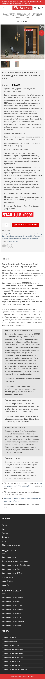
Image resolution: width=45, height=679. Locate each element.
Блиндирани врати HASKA (12, 573)
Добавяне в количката (25, 225)
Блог (3, 529)
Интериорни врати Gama (11, 613)
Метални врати (7, 577)
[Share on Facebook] (8, 246)
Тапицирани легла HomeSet (12, 649)
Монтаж (5, 533)
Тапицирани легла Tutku (11, 661)
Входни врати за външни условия (15, 561)
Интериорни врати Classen (12, 597)
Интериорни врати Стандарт (13, 621)
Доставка (5, 537)
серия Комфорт (8, 581)
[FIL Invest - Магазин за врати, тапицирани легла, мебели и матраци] (22, 8)
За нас (4, 525)
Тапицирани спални (9, 641)
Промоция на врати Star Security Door (26, 238)
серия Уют (6, 585)
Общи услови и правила (11, 545)
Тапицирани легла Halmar (12, 665)
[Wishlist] (35, 7)
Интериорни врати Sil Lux (12, 617)
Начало (5, 14)
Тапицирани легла (9, 637)
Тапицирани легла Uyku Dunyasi (14, 669)
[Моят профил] (39, 7)
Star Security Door (12, 241)
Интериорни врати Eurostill (12, 605)
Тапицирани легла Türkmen (12, 657)
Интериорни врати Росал (11, 625)
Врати (12, 14)
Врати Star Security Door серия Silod (28, 16)
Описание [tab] (5, 259)
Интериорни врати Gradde (12, 601)
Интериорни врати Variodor (12, 609)
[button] (3, 7)
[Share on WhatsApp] (4, 246)
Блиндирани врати (24, 14)
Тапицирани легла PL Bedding (13, 653)
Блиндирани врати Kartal (11, 569)
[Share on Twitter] (11, 246)
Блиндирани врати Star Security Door (23, 14)
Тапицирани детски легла (11, 645)
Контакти (5, 541)
